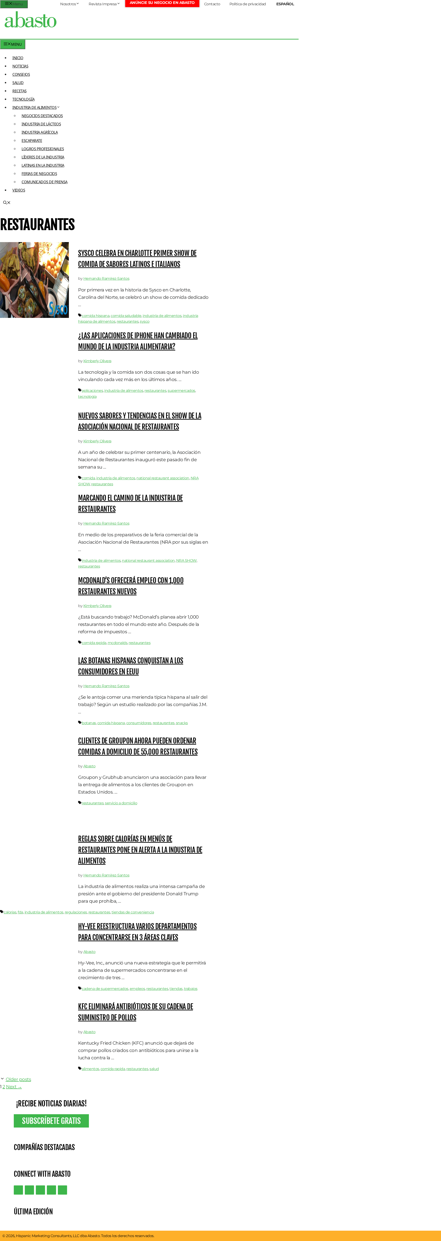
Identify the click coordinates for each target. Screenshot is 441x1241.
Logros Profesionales (43, 148)
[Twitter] (18, 1190)
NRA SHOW (186, 560)
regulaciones (76, 912)
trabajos (191, 989)
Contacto (212, 4)
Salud (18, 82)
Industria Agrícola (40, 132)
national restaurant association (162, 478)
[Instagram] (40, 1190)
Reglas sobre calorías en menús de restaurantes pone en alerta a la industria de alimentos (140, 850)
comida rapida (94, 643)
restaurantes (128, 321)
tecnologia (87, 396)
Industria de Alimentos (34, 107)
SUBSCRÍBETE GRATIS (51, 1121)
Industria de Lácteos (41, 124)
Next (14, 1086)
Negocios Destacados (42, 115)
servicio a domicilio (121, 803)
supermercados (181, 390)
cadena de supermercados (105, 989)
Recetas (19, 90)
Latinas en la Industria (43, 165)
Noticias (20, 66)
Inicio (17, 57)
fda (20, 912)
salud (154, 1069)
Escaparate (32, 140)
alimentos (90, 1069)
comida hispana (95, 316)
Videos (18, 190)
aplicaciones (92, 390)
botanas (89, 723)
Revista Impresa (103, 4)
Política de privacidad (247, 4)
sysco (145, 321)
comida (88, 478)
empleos (137, 989)
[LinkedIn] (29, 1190)
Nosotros (68, 4)
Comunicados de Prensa (45, 181)
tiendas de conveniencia (133, 912)
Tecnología (23, 99)
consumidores (138, 723)
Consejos (21, 74)
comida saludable (126, 316)
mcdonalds (117, 643)
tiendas (176, 989)
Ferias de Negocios (39, 173)
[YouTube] (51, 1190)
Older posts (18, 1079)
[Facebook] (62, 1190)
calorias (10, 912)
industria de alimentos (162, 316)
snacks (182, 723)
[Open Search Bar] (7, 203)
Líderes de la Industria (43, 157)
